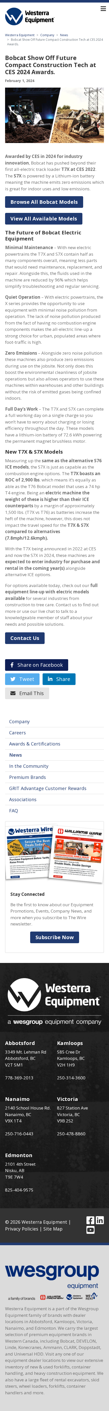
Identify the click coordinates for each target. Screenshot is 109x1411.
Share (61, 679)
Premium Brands (27, 777)
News (64, 35)
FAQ (13, 811)
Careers (17, 733)
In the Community (28, 766)
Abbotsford (20, 1043)
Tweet (24, 679)
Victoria (67, 1099)
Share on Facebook (38, 664)
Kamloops (70, 1043)
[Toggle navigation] (103, 9)
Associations (23, 799)
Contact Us (24, 638)
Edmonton (18, 1155)
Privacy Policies (21, 1229)
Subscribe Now (54, 937)
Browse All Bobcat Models (44, 201)
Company (47, 35)
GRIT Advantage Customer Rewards (47, 788)
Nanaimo (17, 1099)
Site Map (53, 1229)
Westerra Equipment (19, 35)
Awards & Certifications (34, 744)
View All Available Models (43, 218)
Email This (29, 693)
